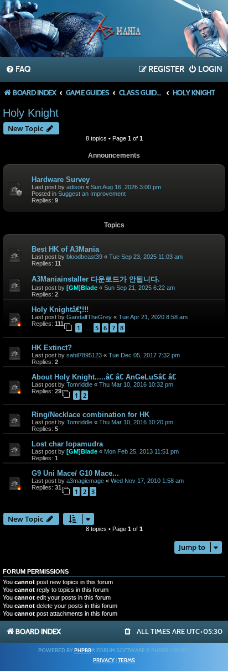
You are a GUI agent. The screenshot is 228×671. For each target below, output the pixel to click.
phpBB (82, 650)
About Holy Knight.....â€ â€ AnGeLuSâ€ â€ (105, 377)
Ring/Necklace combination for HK (90, 414)
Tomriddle (79, 384)
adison (75, 187)
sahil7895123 (84, 355)
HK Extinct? (52, 348)
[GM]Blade (81, 287)
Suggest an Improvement (92, 193)
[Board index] (114, 30)
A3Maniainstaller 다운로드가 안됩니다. (96, 279)
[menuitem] (18, 69)
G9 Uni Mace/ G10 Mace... (75, 473)
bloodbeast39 (84, 256)
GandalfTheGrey (89, 317)
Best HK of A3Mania (65, 249)
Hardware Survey (61, 179)
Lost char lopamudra (67, 444)
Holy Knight (31, 113)
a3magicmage (85, 480)
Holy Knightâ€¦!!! (60, 309)
